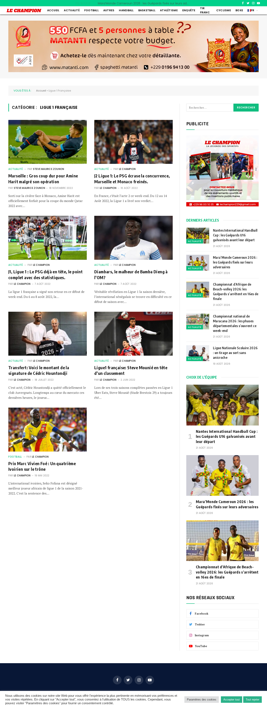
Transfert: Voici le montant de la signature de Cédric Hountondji (38, 370)
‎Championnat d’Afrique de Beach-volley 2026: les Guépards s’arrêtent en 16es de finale (235, 291)
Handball (126, 10)
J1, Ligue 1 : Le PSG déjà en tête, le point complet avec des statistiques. (45, 274)
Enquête (188, 10)
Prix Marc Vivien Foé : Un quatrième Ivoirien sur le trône (42, 466)
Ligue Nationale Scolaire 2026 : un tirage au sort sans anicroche (235, 353)
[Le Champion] (24, 10)
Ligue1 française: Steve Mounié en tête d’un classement (130, 370)
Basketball (147, 10)
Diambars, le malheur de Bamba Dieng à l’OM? (131, 274)
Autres (109, 10)
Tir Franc (205, 10)
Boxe (239, 10)
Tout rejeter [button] (252, 699)
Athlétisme (169, 10)
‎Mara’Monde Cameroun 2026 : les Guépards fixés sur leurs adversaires (145, 3)
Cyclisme (223, 10)
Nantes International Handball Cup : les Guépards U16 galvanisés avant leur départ (235, 235)
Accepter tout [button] (231, 699)
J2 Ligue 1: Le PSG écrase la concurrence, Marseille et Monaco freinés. (132, 178)
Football (91, 10)
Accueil (53, 10)
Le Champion (127, 169)
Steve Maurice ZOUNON (48, 169)
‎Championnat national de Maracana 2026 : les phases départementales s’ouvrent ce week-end (234, 323)
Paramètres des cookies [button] (201, 699)
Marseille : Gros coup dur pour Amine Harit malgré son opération (43, 178)
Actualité (71, 10)
